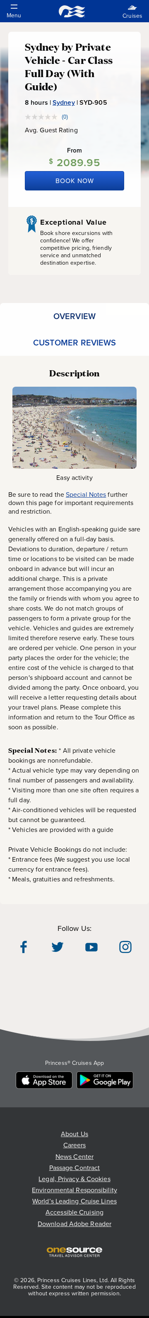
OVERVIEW (74, 316)
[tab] (74, 316)
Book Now (74, 181)
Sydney (64, 102)
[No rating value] (43, 117)
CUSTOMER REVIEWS (74, 343)
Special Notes (86, 494)
